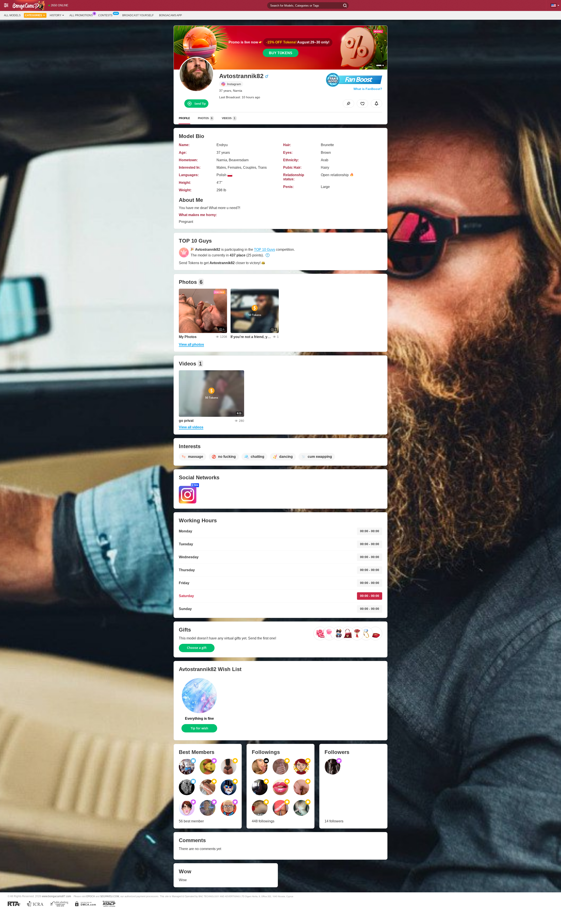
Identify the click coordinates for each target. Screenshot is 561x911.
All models (12, 15)
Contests (105, 15)
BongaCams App (170, 15)
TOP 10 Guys (264, 249)
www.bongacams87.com (56, 896)
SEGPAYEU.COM (109, 896)
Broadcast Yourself (138, 15)
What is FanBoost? (367, 89)
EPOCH (90, 896)
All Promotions (81, 15)
